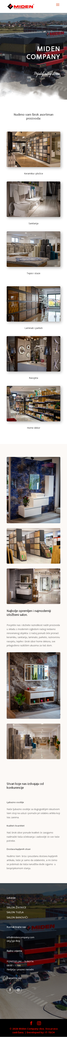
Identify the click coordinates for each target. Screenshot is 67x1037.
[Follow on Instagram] (18, 989)
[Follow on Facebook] (10, 989)
